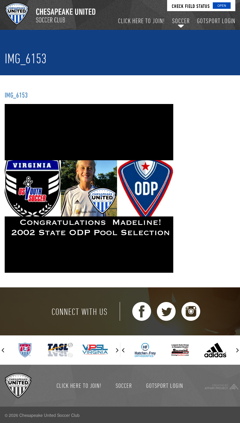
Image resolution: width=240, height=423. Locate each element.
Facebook (141, 311)
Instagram (190, 311)
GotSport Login (164, 385)
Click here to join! (79, 385)
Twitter (166, 311)
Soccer (124, 385)
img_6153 (16, 95)
